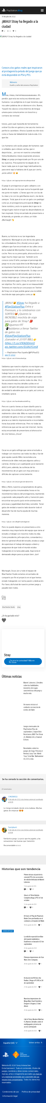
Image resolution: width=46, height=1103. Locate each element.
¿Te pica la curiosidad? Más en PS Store (22, 661)
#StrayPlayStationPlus (17, 335)
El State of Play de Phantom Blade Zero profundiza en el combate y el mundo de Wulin (34, 918)
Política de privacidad (31, 1091)
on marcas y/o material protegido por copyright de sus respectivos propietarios (22, 1077)
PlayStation (14, 10)
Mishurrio (13, 82)
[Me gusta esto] (31, 889)
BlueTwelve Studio (8, 607)
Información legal (9, 1096)
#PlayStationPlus (15, 306)
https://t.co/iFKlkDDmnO (20, 343)
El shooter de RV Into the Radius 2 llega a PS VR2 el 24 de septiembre (33, 980)
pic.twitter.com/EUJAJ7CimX (21, 346)
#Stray (20, 302)
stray (18, 607)
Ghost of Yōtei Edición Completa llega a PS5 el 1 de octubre (33, 897)
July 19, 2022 (10, 355)
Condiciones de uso (10, 1091)
